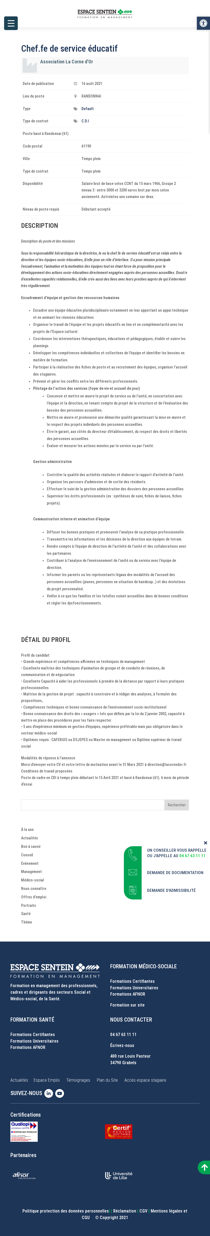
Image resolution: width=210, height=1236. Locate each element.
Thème (26, 922)
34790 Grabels (123, 1062)
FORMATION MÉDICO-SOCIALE (143, 966)
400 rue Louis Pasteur (130, 1056)
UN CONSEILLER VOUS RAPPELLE (176, 850)
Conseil (27, 855)
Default (87, 109)
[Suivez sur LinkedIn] (49, 1093)
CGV (143, 1211)
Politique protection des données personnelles (65, 1211)
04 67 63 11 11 (123, 1034)
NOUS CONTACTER (131, 1019)
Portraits (28, 905)
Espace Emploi (47, 1080)
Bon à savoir (31, 846)
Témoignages (78, 1080)
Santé (26, 913)
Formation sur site (127, 1005)
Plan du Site (107, 1080)
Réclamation (124, 1211)
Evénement (30, 863)
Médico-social (32, 880)
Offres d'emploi (33, 897)
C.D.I (85, 121)
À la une (27, 829)
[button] (203, 23)
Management (31, 871)
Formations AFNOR (127, 994)
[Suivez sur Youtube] (60, 1093)
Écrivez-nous (122, 1045)
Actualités (29, 838)
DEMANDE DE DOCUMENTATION (175, 872)
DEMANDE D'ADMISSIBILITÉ (171, 890)
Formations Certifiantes (132, 981)
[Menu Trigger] (11, 23)
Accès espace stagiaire (145, 1080)
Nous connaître (33, 888)
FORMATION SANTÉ (32, 1019)
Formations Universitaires (134, 987)
